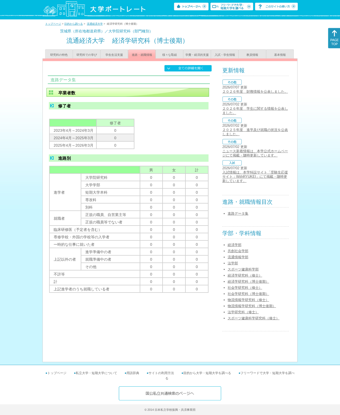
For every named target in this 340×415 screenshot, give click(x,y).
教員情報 (252, 54)
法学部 (233, 263)
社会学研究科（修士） (245, 288)
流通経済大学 (95, 23)
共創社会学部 (238, 251)
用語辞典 (132, 373)
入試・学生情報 (225, 54)
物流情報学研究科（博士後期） (252, 306)
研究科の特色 (59, 54)
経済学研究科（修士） (245, 275)
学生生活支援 (114, 54)
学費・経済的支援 (197, 54)
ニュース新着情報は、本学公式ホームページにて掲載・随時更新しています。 (255, 153)
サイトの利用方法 (161, 373)
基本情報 (280, 54)
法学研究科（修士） (243, 312)
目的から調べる (73, 23)
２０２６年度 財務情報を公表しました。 (255, 92)
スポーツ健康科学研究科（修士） (253, 318)
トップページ (53, 23)
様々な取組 (169, 54)
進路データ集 (238, 213)
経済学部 (234, 245)
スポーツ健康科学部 (243, 269)
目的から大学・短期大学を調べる (207, 373)
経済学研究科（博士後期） (248, 281)
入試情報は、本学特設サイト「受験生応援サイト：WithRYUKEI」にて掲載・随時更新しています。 (255, 176)
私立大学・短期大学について (96, 373)
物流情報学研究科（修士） (248, 300)
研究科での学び (86, 54)
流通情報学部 (238, 257)
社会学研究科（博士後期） (248, 294)
